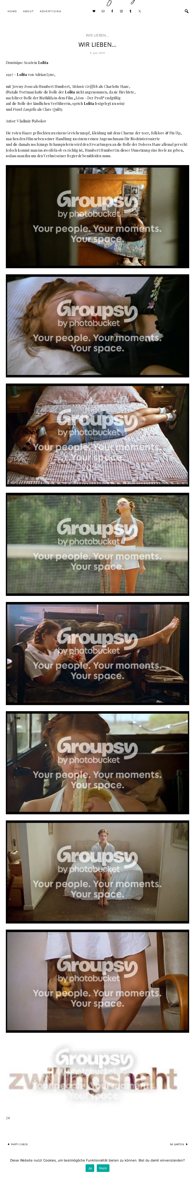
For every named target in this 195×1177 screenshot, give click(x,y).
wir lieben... (97, 35)
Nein (103, 1168)
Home (12, 11)
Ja (90, 1168)
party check (19, 1144)
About (28, 11)
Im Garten (177, 1144)
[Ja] (188, 1165)
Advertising (50, 11)
